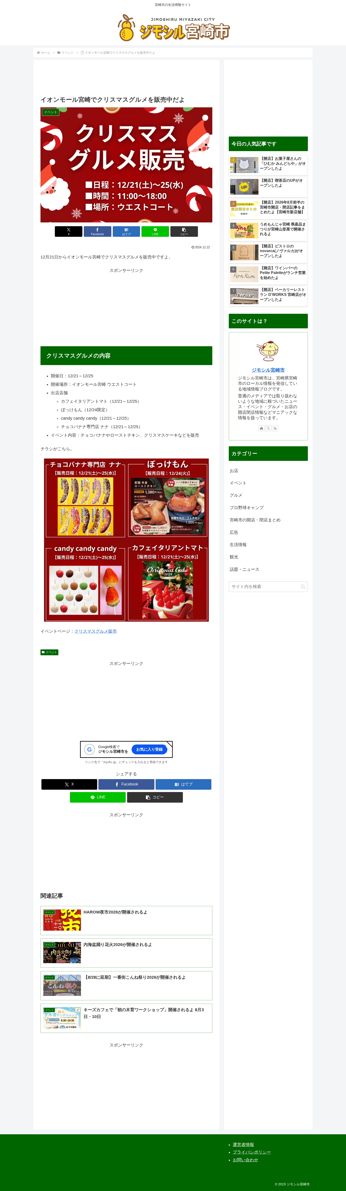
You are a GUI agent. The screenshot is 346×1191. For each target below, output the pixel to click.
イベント (51, 652)
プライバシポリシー (252, 1152)
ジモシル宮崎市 (268, 370)
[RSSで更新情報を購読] (275, 428)
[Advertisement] (126, 79)
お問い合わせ (245, 1160)
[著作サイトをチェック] (261, 428)
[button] (184, 231)
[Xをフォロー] (268, 428)
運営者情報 (243, 1144)
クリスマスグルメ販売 (95, 631)
